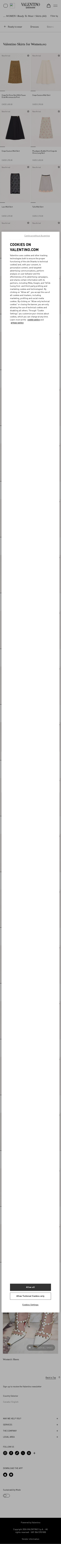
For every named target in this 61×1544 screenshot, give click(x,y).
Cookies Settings (30, 1304)
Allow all (30, 1287)
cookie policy (33, 320)
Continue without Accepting (37, 235)
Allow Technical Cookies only (30, 1296)
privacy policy (17, 323)
